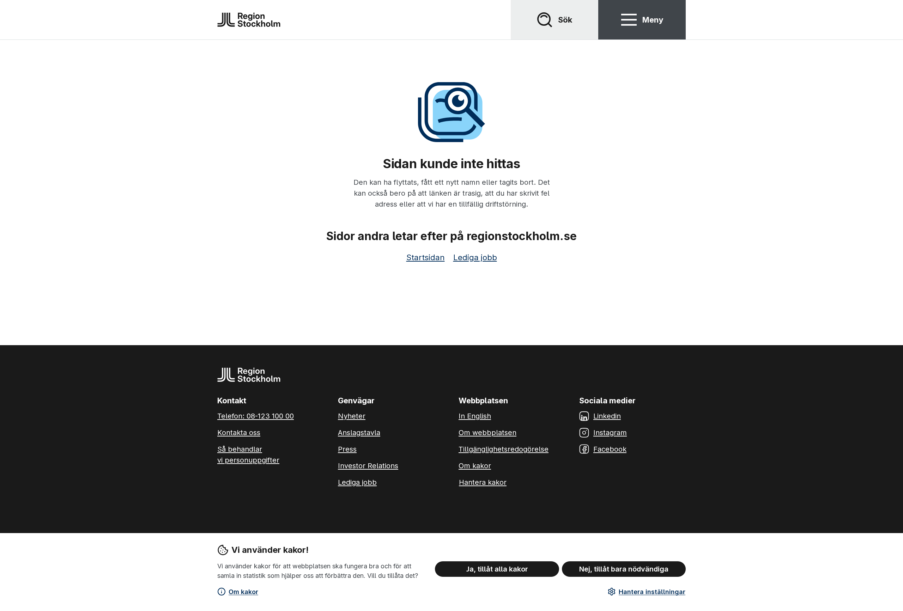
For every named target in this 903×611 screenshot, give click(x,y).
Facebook (609, 449)
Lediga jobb (475, 257)
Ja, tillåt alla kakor (497, 568)
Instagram (610, 432)
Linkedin (607, 416)
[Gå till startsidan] (248, 20)
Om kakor (243, 591)
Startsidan (425, 257)
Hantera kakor (483, 482)
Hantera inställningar (652, 591)
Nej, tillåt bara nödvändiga (623, 568)
